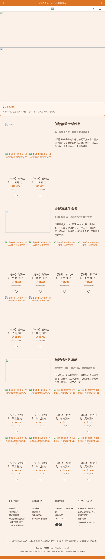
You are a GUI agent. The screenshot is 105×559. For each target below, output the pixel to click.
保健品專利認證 (16, 522)
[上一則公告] (3, 3)
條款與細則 (14, 512)
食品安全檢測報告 (17, 518)
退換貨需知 (37, 515)
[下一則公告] (101, 3)
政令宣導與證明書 (40, 518)
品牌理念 (13, 508)
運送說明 (36, 512)
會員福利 (36, 508)
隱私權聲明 (14, 515)
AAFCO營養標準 (16, 525)
